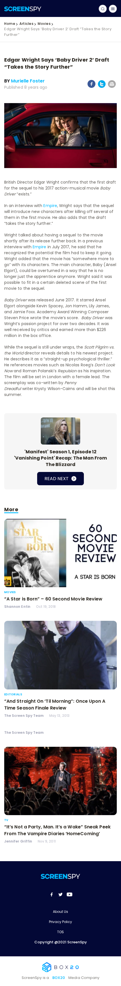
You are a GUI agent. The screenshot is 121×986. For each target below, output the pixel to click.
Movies (44, 23)
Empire (50, 205)
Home (9, 23)
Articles (26, 23)
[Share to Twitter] (102, 86)
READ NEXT (57, 478)
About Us (60, 911)
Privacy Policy (60, 921)
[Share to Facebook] (92, 86)
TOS (60, 932)
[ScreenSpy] (22, 8)
